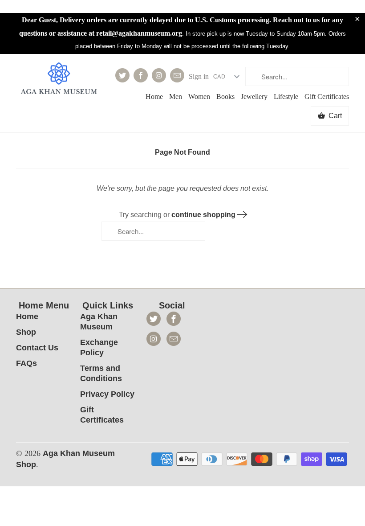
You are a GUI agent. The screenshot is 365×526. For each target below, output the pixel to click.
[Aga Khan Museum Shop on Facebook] (141, 75)
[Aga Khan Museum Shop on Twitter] (122, 75)
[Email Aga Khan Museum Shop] (177, 75)
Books (225, 96)
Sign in (199, 76)
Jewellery (254, 96)
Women (199, 96)
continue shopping (204, 214)
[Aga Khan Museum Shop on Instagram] (159, 75)
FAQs (26, 363)
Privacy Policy (107, 394)
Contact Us (37, 347)
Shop (26, 332)
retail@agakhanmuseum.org (139, 33)
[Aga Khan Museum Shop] (58, 80)
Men (175, 96)
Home (154, 96)
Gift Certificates (326, 96)
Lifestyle (286, 96)
